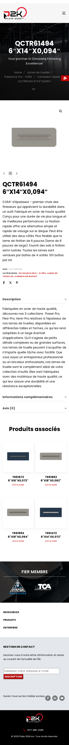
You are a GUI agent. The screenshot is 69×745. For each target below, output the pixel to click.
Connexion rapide (48, 77)
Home (18, 72)
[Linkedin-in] (55, 698)
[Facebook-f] (48, 698)
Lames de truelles (38, 72)
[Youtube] (62, 698)
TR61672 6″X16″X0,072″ (18, 478)
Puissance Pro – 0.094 (18, 77)
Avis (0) (9, 408)
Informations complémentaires (28, 397)
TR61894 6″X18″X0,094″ (18, 535)
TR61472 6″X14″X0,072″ (51, 535)
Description (12, 299)
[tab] (34, 299)
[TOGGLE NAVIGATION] (55, 13)
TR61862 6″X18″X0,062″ (51, 478)
